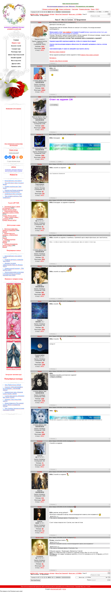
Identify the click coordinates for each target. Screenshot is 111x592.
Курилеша (39, 441)
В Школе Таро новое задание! (89, 55)
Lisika (39, 22)
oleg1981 (39, 471)
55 (75, 371)
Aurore (39, 301)
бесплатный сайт (56, 589)
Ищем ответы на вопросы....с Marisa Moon (10, 234)
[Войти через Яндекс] (13, 157)
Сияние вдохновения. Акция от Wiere (10, 244)
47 (75, 96)
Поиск (93, 9)
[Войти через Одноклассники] (21, 157)
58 (75, 471)
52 (75, 266)
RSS (97, 9)
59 (75, 506)
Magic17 (40, 336)
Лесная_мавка (40, 200)
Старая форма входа (13, 161)
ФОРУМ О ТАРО (34, 14)
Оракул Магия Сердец (13, 311)
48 (75, 134)
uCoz (64, 589)
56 (75, 407)
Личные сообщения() (49, 9)
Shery (39, 407)
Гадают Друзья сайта (9, 209)
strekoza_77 (39, 134)
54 (75, 336)
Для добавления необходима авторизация (14, 144)
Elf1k (39, 96)
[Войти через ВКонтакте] (6, 157)
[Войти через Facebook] (9, 157)
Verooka (40, 164)
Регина (40, 506)
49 (75, 164)
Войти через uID (13, 152)
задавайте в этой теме (14, 29)
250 (57, 12)
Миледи (40, 266)
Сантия (40, 371)
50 (75, 200)
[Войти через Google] (17, 157)
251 (59, 12)
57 (75, 441)
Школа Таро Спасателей (62, 14)
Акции (5, 232)
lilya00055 (39, 66)
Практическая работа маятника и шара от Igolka (10, 211)
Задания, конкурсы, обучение (46, 14)
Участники (75, 9)
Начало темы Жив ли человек (59, 61)
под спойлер (67, 32)
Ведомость (53, 58)
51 (75, 235)
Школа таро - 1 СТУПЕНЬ (75, 14)
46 (75, 66)
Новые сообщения (65, 9)
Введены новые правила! (57, 52)
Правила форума (84, 9)
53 (75, 301)
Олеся (39, 235)
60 (75, 537)
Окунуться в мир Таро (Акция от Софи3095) (10, 229)
